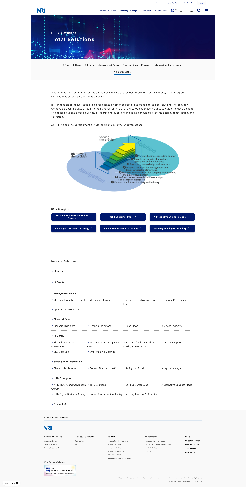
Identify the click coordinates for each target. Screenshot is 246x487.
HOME (46, 417)
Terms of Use (131, 478)
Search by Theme (50, 444)
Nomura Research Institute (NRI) (41, 10)
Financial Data (130, 65)
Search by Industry (51, 441)
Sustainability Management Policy (158, 444)
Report (77, 444)
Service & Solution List (52, 448)
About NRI (147, 10)
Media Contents (192, 445)
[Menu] (206, 10)
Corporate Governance (115, 451)
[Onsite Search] (199, 10)
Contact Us (188, 3)
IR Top (65, 65)
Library (148, 451)
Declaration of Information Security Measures (188, 478)
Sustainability (161, 10)
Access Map (190, 449)
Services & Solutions (107, 10)
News (158, 3)
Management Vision (114, 448)
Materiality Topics (152, 448)
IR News (77, 65)
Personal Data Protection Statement (148, 478)
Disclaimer (121, 478)
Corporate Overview (114, 455)
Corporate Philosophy (115, 444)
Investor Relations (172, 3)
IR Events (89, 65)
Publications (79, 441)
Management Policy (108, 65)
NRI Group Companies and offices (119, 458)
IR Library (146, 65)
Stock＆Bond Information (168, 65)
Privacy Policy (167, 478)
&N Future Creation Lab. (182, 10)
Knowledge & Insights (129, 10)
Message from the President (117, 441)
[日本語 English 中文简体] (201, 3)
